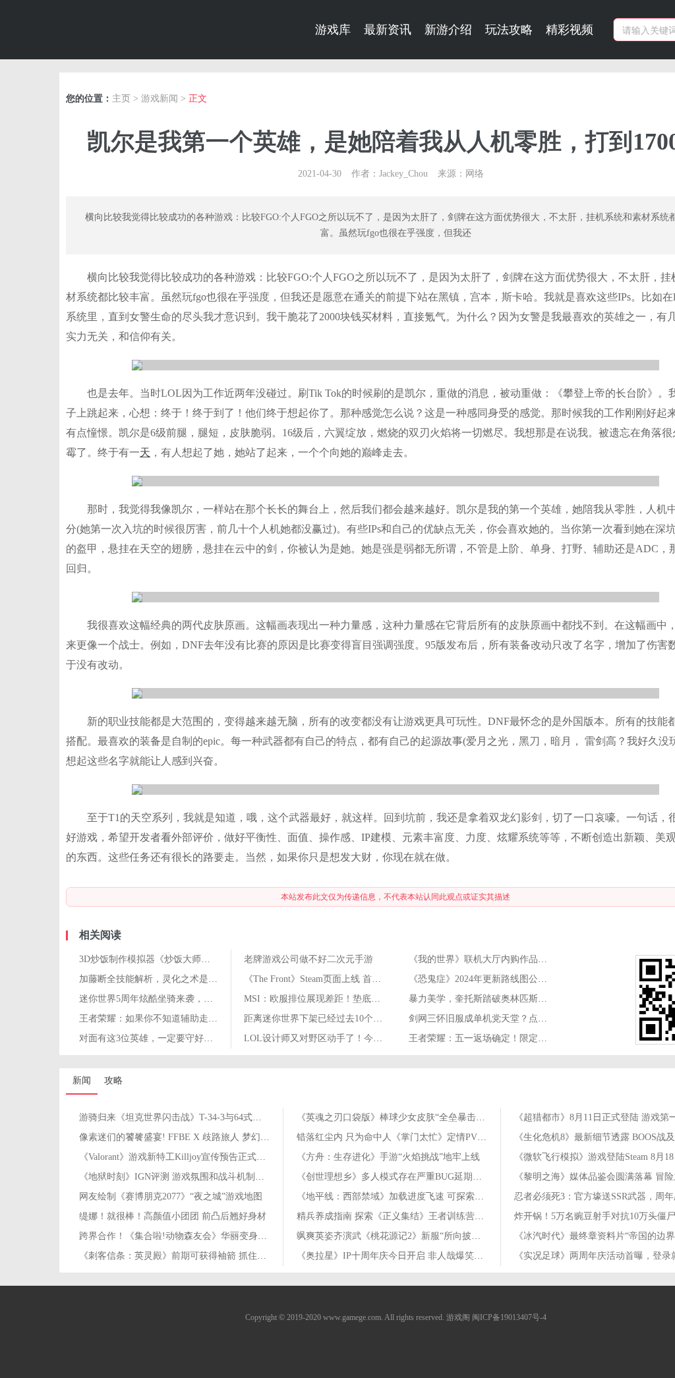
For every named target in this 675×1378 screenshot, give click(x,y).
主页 (121, 98)
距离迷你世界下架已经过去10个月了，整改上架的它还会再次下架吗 (382, 1018)
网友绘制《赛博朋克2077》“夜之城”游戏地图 (170, 1196)
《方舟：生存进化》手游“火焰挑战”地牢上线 (388, 1157)
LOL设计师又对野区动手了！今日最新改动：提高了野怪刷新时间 (378, 1038)
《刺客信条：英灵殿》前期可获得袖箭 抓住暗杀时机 (186, 1256)
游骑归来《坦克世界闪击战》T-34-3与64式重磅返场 (184, 1117)
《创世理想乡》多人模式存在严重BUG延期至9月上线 (405, 1177)
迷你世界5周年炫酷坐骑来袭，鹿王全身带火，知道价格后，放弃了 (215, 999)
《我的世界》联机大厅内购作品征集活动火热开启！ (515, 959)
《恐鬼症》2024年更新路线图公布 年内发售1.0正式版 (517, 979)
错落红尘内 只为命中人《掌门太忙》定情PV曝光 (396, 1137)
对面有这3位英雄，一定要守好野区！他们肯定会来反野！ (196, 1038)
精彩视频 (569, 29)
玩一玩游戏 (143, 25)
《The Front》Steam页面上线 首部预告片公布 (335, 979)
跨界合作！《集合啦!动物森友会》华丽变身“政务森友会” (195, 1236)
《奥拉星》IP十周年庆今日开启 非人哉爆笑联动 (394, 1256)
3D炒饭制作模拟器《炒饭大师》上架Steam (165, 959)
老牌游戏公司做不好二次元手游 (308, 959)
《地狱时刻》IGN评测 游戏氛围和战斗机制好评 (176, 1177)
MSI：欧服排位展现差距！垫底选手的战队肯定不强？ (353, 999)
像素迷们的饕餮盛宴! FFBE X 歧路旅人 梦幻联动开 (183, 1137)
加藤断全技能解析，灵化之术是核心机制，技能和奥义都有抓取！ (213, 979)
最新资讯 (387, 29)
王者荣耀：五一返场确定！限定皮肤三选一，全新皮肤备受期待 (538, 1038)
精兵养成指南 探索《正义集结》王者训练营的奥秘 (399, 1216)
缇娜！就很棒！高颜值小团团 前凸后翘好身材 (172, 1216)
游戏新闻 (159, 98)
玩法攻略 (509, 29)
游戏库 (333, 29)
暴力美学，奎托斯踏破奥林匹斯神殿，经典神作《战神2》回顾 (535, 999)
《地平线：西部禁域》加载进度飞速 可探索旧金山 (399, 1196)
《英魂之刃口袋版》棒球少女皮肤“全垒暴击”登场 (397, 1117)
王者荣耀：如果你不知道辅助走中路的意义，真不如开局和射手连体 (217, 1018)
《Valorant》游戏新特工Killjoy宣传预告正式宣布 (177, 1157)
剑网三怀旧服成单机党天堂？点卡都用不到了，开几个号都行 (533, 1018)
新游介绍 (448, 29)
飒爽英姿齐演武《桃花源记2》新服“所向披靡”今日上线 (409, 1236)
